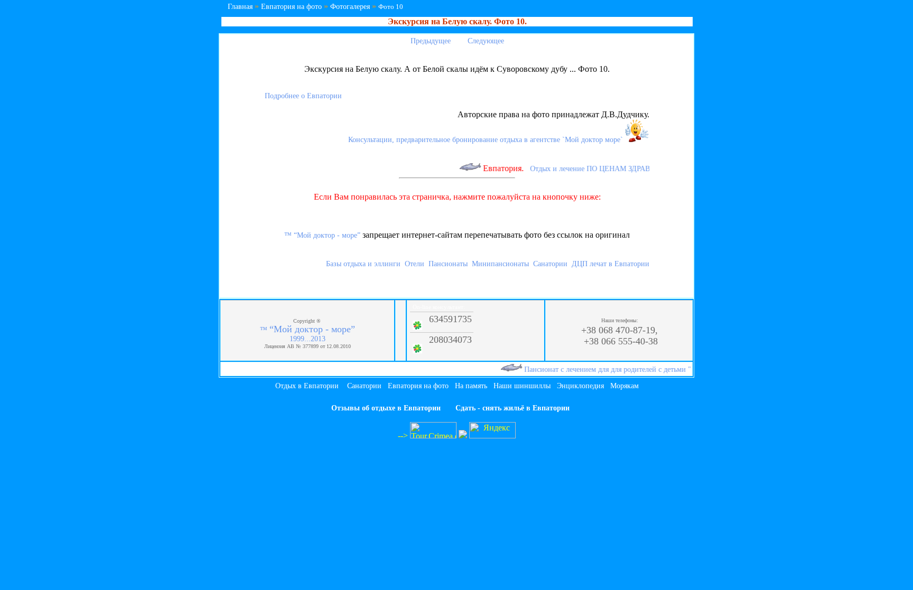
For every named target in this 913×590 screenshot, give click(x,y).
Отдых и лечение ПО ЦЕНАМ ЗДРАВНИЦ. (594, 169)
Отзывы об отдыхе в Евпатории (386, 408)
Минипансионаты (500, 264)
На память (471, 386)
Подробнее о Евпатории (303, 96)
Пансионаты (448, 264)
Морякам (624, 386)
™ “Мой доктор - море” (322, 235)
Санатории (550, 264)
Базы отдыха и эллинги (363, 264)
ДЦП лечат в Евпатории (610, 264)
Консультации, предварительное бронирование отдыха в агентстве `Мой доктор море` (486, 140)
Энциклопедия (580, 386)
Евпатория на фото (291, 7)
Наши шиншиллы (522, 386)
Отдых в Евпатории (307, 386)
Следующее (487, 41)
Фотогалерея (350, 7)
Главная (240, 7)
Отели (414, 264)
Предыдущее (429, 41)
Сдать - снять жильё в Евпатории (512, 408)
